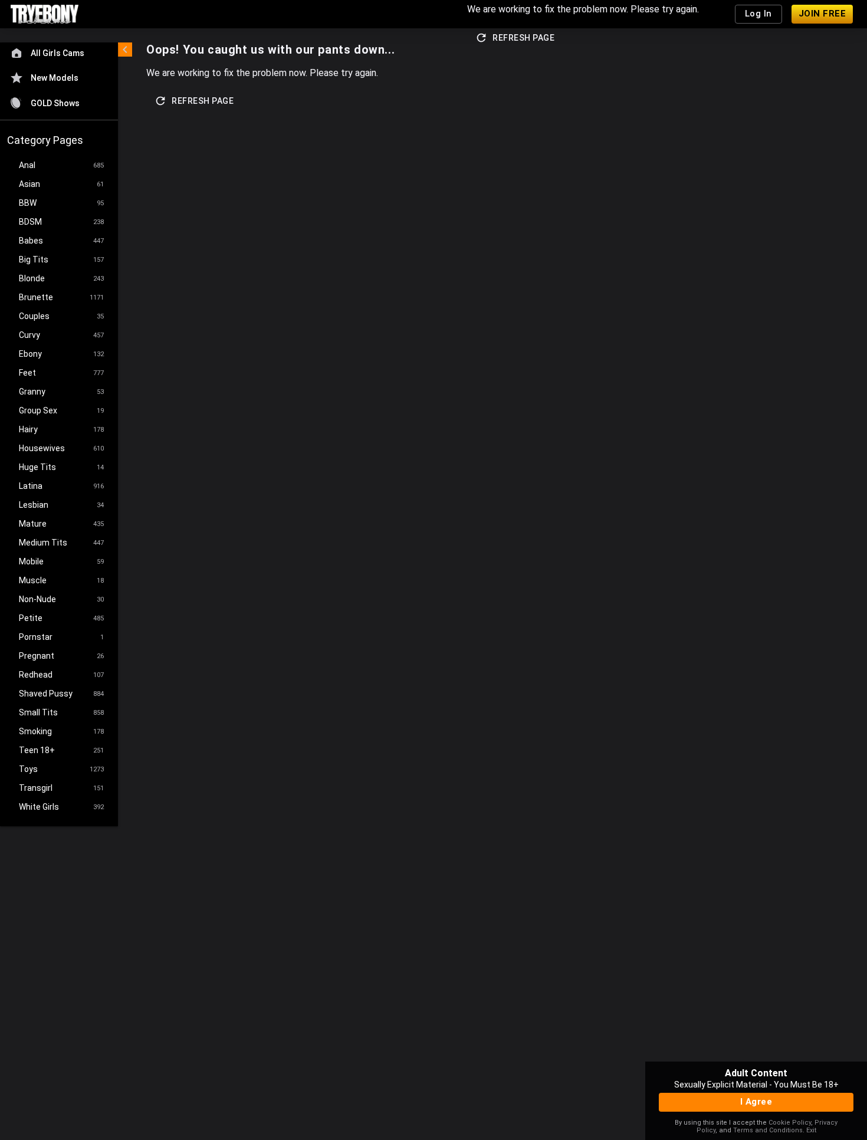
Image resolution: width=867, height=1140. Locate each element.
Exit (811, 1130)
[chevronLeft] (125, 49)
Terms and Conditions (768, 1130)
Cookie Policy (790, 1122)
